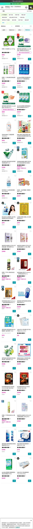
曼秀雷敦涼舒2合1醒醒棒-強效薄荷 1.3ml (9, 330)
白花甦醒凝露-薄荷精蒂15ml (9, 246)
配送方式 (11, 30)
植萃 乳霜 (20, 20)
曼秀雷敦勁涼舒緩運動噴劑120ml (9, 444)
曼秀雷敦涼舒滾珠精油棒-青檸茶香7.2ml (9, 358)
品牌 (4, 30)
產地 (19, 30)
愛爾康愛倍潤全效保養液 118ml (8, 473)
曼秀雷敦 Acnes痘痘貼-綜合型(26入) (9, 106)
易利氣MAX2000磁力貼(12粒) (8, 387)
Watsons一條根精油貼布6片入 (24, 273)
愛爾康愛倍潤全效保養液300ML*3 (23, 106)
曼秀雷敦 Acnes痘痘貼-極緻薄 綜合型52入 (24, 49)
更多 (3, 22)
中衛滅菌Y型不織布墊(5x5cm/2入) (24, 330)
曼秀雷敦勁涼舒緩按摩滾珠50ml (24, 301)
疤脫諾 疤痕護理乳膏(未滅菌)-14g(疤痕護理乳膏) (23, 359)
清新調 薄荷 (4, 17)
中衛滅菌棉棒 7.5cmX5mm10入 (23, 473)
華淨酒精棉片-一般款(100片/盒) (24, 444)
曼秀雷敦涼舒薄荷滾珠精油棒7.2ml (9, 162)
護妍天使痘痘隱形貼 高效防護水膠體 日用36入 (24, 163)
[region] (16, 523)
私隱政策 (17, 527)
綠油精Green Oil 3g (8, 49)
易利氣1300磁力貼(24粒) (23, 387)
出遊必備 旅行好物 (13, 17)
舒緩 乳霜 (17, 14)
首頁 (4, 11)
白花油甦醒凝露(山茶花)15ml (24, 416)
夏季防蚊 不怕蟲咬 (6, 20)
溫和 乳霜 (11, 14)
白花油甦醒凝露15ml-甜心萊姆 (24, 246)
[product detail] (9, 41)
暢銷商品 (27, 30)
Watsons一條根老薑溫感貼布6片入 (8, 301)
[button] (31, 7)
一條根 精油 (21, 17)
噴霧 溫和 (23, 14)
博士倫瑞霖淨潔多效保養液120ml (9, 218)
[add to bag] (14, 59)
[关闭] (31, 520)
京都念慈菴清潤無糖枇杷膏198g (24, 135)
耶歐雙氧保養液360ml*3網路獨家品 (23, 78)
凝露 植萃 (27, 20)
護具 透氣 (14, 20)
